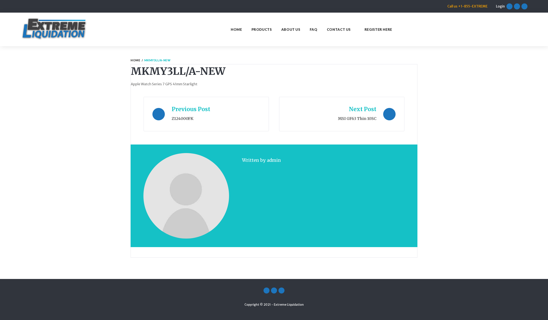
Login (500, 6)
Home (236, 29)
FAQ (313, 29)
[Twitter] (517, 6)
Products (262, 29)
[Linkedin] (524, 6)
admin (274, 160)
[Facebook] (509, 6)
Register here (378, 29)
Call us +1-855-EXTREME (467, 6)
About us (290, 29)
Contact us (339, 29)
